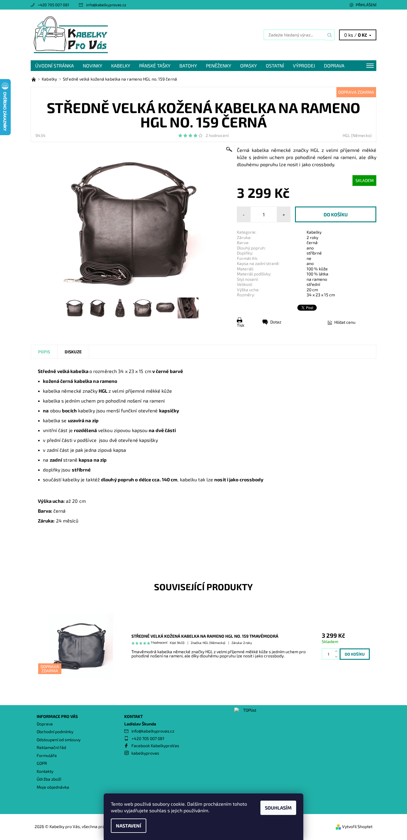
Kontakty (45, 771)
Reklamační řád (51, 747)
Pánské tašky (154, 65)
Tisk (240, 325)
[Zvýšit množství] (337, 651)
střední (313, 284)
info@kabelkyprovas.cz (106, 4)
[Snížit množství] (337, 657)
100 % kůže (317, 268)
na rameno (317, 279)
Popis (44, 351)
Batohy (188, 65)
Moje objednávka (53, 787)
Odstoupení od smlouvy (58, 739)
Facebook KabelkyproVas (155, 745)
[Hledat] (330, 35)
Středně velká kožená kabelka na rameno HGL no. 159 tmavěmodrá (204, 636)
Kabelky (120, 65)
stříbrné (314, 252)
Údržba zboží (49, 779)
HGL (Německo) (357, 135)
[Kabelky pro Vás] (71, 34)
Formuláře (47, 755)
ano (310, 247)
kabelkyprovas (145, 753)
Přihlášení (366, 4)
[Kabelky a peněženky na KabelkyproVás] (34, 78)
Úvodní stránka (54, 65)
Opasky (248, 65)
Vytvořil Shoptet (357, 826)
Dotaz (275, 321)
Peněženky (218, 65)
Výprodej (304, 65)
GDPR (42, 763)
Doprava (334, 65)
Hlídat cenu (344, 322)
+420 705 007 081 (53, 4)
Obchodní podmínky (55, 731)
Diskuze (73, 351)
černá (312, 242)
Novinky (92, 65)
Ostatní (275, 65)
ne (309, 258)
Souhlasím (278, 807)
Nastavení (128, 825)
